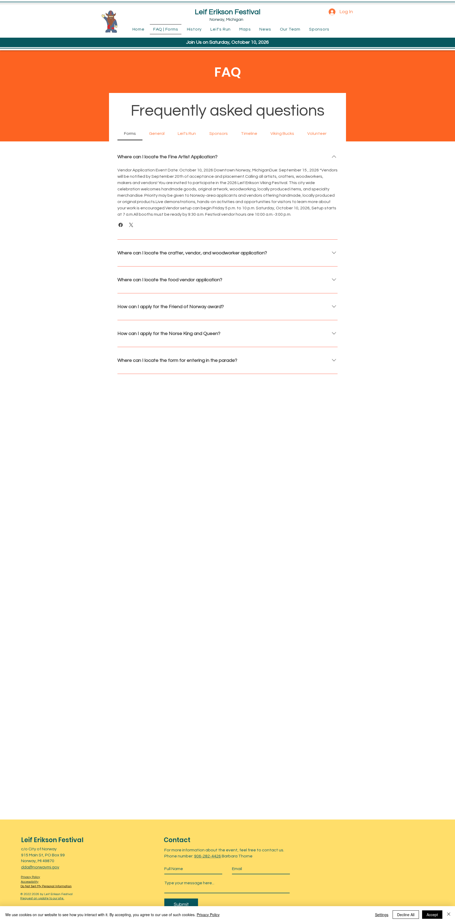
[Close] (449, 914)
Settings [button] (381, 914)
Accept (432, 914)
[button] (120, 225)
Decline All (405, 914)
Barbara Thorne (237, 856)
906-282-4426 (207, 856)
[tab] (129, 133)
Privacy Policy (208, 914)
